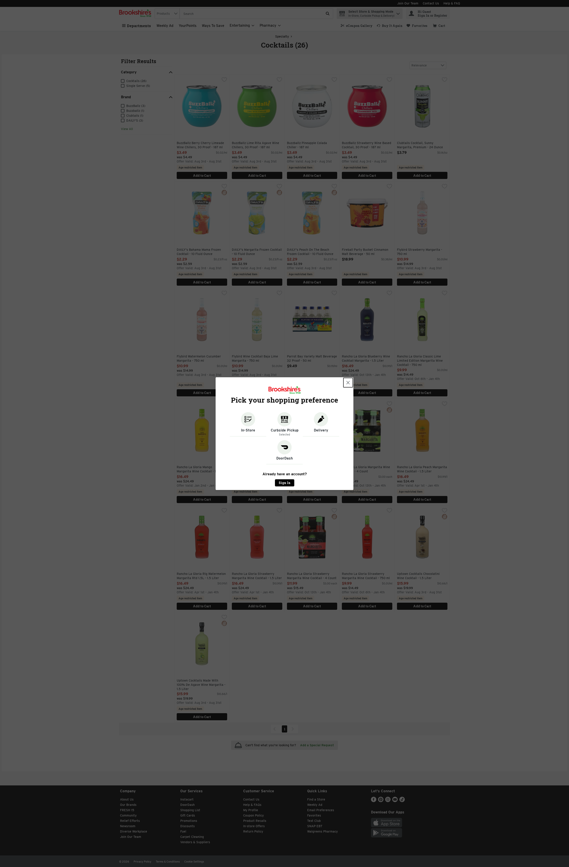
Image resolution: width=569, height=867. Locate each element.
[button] (248, 424)
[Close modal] (348, 382)
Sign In (285, 483)
